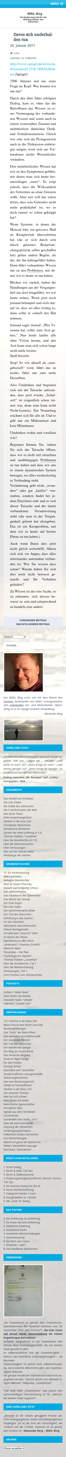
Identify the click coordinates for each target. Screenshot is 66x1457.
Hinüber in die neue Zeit (17, 821)
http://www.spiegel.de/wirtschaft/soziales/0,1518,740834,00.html (32, 68)
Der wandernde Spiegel (17, 1047)
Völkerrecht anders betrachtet (21, 1134)
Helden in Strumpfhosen (18, 1085)
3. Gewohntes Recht (15, 1230)
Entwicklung (47, 709)
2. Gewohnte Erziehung (17, 1226)
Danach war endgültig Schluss (21, 888)
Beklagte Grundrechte (16, 880)
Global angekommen (16, 1077)
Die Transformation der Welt (20, 810)
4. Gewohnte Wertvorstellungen (22, 1233)
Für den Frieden (13, 1062)
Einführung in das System (18, 918)
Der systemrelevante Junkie (19, 910)
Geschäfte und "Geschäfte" (19, 1070)
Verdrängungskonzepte (17, 1130)
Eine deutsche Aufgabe (17, 1055)
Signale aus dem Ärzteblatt (19, 1111)
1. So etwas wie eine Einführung (22, 1222)
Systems (8, 701)
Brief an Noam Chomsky (18, 884)
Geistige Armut (12, 1066)
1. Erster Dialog (12, 1167)
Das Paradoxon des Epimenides (22, 895)
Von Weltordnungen (15, 1138)
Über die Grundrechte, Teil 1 (20, 963)
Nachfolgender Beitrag (33, 624)
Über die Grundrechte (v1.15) (20, 840)
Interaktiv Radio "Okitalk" (18, 999)
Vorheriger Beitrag (33, 620)
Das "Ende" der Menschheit (19, 1032)
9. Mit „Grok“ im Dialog (17, 1201)
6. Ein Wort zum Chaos (17, 1241)
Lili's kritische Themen (16, 1093)
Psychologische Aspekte (18, 956)
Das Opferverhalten (15, 891)
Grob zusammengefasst (18, 817)
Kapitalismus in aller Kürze (19, 940)
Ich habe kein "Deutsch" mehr (21, 933)
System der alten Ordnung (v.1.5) (23, 832)
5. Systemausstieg (14, 1237)
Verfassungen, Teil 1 (15, 971)
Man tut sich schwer (15, 1096)
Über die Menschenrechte (18, 844)
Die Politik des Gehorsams (19, 806)
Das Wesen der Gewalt (17, 899)
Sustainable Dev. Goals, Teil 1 (21, 1119)
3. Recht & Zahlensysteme (19, 1174)
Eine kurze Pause (13, 813)
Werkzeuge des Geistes (17, 855)
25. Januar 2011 (22, 45)
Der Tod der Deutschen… (18, 914)
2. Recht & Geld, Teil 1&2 (18, 1170)
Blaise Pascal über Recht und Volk (23, 1024)
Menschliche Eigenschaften (19, 1104)
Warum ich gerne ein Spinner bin (22, 1142)
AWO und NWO (12, 876)
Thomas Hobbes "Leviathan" (20, 836)
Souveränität (11, 1115)
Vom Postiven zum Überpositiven (23, 974)
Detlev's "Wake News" (16, 992)
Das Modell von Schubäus (18, 798)
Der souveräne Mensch (17, 1040)
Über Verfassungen (15, 847)
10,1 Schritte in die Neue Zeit (20, 1021)
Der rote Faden (12, 802)
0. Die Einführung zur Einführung (22, 1218)
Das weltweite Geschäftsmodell (22, 1036)
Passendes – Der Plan (16, 952)
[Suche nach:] (33, 645)
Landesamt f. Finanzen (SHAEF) (22, 944)
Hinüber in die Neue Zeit (18, 1089)
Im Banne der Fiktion (16, 937)
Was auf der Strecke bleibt (19, 851)
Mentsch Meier (12, 948)
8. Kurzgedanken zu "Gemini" (20, 1197)
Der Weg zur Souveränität (18, 1051)
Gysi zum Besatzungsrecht (19, 1081)
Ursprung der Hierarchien (18, 1126)
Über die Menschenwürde (18, 1123)
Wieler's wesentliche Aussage (20, 1145)
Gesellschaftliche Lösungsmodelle (23, 1074)
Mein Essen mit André (16, 1100)
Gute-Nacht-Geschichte (17, 996)
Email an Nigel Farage (16, 1058)
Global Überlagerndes (16, 929)
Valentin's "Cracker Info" (17, 1003)
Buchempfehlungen (15, 1028)
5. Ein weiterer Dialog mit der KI (22, 1186)
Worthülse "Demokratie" (18, 1149)
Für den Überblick (14, 921)
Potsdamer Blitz (13, 1108)
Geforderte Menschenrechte (20, 925)
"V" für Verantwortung (16, 872)
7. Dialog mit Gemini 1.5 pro (20, 1193)
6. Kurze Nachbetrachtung (19, 1189)
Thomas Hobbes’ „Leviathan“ (20, 959)
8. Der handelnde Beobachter (21, 1248)
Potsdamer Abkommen (17, 825)
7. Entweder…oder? (15, 1245)
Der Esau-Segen (13, 903)
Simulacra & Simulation (17, 828)
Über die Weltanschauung (18, 967)
